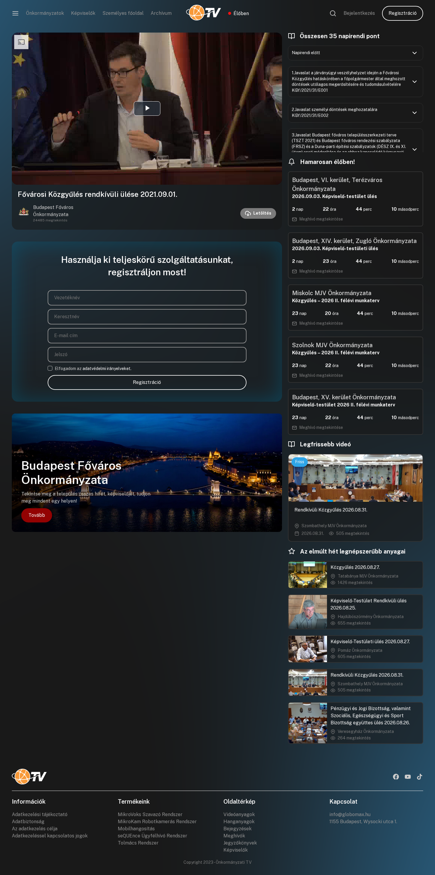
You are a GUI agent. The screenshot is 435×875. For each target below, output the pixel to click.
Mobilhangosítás (136, 828)
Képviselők (83, 13)
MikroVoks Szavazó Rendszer (150, 814)
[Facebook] (395, 777)
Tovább (36, 515)
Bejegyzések (237, 828)
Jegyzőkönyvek (240, 843)
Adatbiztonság (28, 821)
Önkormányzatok (45, 13)
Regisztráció (403, 13)
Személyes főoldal (123, 13)
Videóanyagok (239, 814)
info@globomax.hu (349, 814)
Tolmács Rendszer (138, 843)
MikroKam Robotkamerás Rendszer (157, 821)
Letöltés (262, 213)
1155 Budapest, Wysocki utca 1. (363, 821)
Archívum (161, 13)
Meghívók (234, 836)
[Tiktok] (419, 777)
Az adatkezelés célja (34, 828)
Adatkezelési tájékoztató (39, 814)
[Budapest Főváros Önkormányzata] (24, 213)
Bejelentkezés (359, 13)
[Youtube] (407, 777)
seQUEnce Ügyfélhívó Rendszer (152, 836)
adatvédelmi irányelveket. (107, 368)
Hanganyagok (238, 821)
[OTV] (203, 13)
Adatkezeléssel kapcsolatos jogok (50, 836)
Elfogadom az (93, 368)
